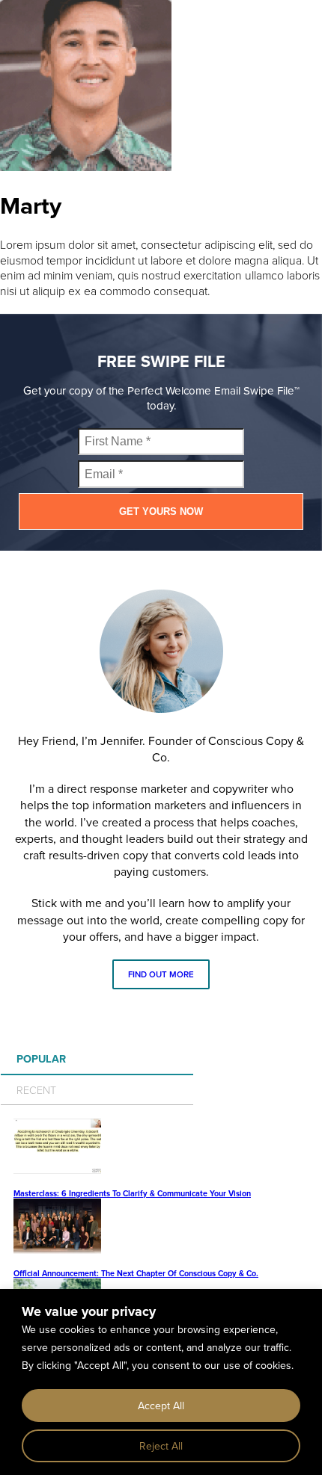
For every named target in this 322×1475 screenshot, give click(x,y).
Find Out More (161, 974)
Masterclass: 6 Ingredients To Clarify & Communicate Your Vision (132, 1193)
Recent (36, 1089)
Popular (41, 1058)
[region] (161, 1382)
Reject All (161, 1445)
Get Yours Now (161, 511)
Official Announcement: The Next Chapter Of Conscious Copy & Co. (135, 1273)
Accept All (161, 1405)
